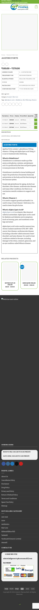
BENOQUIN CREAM (29, 283)
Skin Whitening (27, 100)
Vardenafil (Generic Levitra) (11, 539)
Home (3, 55)
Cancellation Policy (8, 480)
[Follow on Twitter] (12, 464)
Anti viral (4, 517)
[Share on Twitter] (10, 104)
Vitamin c (34, 100)
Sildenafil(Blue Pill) (8, 531)
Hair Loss (4, 528)
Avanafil (4, 542)
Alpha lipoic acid (9, 100)
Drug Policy (5, 487)
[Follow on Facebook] (4, 464)
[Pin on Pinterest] (16, 104)
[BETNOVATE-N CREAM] (10, 272)
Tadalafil (4, 535)
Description (6, 132)
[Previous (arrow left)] (2, 606)
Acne (3, 520)
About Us (4, 476)
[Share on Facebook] (6, 104)
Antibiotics (5, 524)
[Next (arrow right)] (7, 606)
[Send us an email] (17, 464)
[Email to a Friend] (13, 104)
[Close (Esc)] (2, 599)
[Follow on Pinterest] (21, 464)
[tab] (19, 132)
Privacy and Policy (7, 491)
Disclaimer (5, 484)
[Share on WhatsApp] (3, 104)
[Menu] (2, 7)
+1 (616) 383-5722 (11, 554)
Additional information (10, 136)
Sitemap (4, 506)
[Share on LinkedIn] (20, 104)
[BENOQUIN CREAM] (29, 272)
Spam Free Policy (7, 502)
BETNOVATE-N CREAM (10, 284)
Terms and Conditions (9, 498)
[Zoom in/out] (7, 599)
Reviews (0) (5, 140)
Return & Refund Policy (9, 495)
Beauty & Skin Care (12, 55)
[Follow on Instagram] (8, 464)
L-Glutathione (18, 100)
